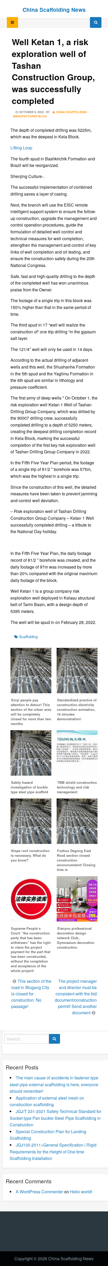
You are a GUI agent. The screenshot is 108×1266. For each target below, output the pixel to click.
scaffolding (28, 636)
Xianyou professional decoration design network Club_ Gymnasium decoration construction (75, 938)
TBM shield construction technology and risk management (77, 787)
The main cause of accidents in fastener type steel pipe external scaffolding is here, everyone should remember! (54, 1084)
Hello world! (81, 1192)
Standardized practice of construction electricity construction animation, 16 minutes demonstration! (76, 709)
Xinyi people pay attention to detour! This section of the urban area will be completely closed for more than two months (31, 712)
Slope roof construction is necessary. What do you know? (30, 855)
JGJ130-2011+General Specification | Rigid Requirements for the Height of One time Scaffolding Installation (53, 1151)
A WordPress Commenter (39, 1192)
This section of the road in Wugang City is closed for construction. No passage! (31, 993)
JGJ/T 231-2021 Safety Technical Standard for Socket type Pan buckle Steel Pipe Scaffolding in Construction (55, 1118)
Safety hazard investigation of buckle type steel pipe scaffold (29, 787)
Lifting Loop (21, 148)
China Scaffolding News (54, 9)
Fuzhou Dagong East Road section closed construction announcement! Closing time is (76, 860)
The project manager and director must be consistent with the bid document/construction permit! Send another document (76, 997)
